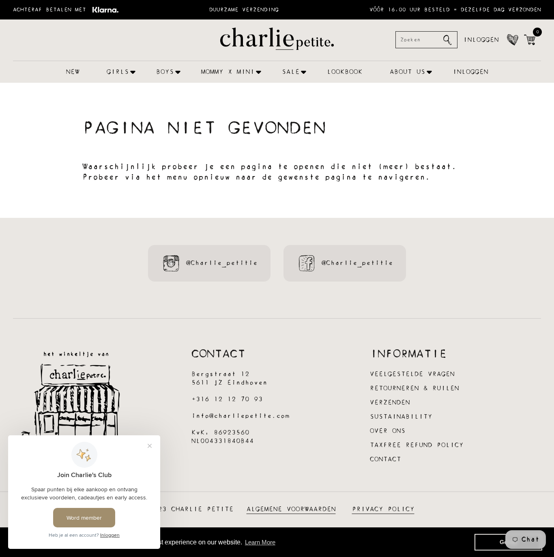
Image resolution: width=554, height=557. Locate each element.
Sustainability (401, 417)
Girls (118, 72)
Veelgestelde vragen (412, 374)
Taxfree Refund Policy (417, 445)
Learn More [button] (260, 542)
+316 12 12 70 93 (227, 399)
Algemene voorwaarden (291, 509)
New (72, 72)
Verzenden (390, 402)
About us (407, 72)
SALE (291, 72)
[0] (529, 39)
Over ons (388, 431)
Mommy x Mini (228, 72)
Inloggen (481, 40)
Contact (385, 459)
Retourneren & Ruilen (414, 388)
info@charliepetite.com (240, 416)
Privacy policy (383, 509)
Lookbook (345, 72)
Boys (165, 72)
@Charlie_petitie (222, 263)
